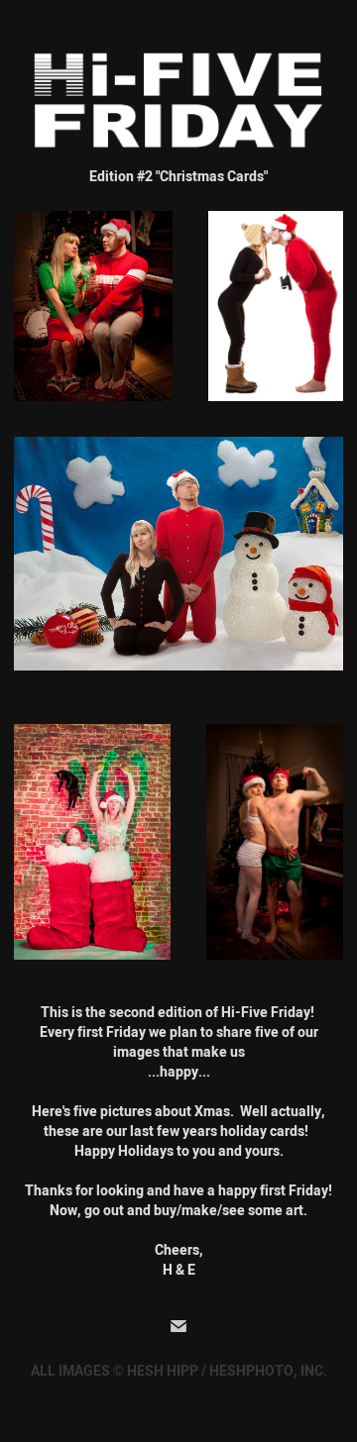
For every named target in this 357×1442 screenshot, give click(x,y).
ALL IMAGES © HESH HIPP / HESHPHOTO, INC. (179, 1371)
